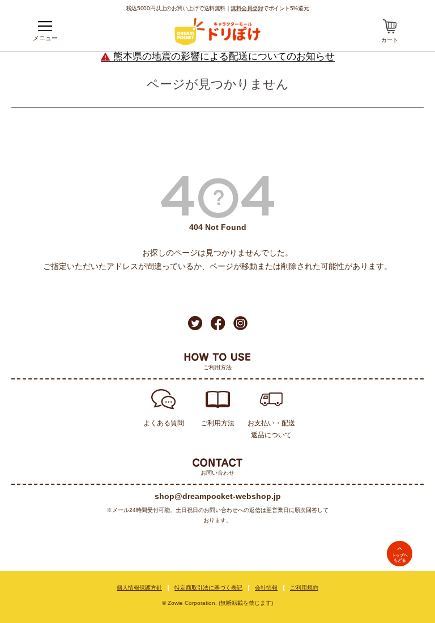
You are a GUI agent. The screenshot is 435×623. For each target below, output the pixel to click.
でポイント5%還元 (270, 8)
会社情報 (266, 587)
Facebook (218, 323)
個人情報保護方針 (139, 587)
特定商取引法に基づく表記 (208, 587)
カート (389, 40)
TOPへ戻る (399, 553)
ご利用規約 (304, 587)
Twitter (195, 323)
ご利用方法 (217, 423)
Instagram (240, 323)
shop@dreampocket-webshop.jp (218, 496)
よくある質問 (163, 423)
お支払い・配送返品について (271, 429)
